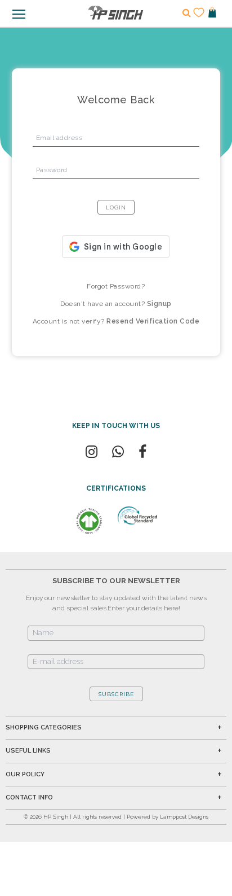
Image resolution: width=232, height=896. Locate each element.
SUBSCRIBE (116, 694)
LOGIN (116, 207)
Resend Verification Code (152, 321)
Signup (159, 304)
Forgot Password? (116, 286)
